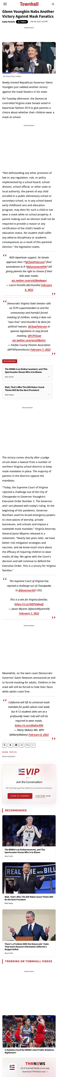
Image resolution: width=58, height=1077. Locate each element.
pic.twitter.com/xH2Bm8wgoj (29, 280)
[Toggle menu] (5, 4)
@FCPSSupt (34, 335)
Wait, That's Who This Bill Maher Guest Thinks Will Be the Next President (29, 898)
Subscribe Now (43, 796)
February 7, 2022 (40, 349)
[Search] (53, 4)
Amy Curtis (9, 856)
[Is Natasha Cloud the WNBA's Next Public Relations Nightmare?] (29, 1031)
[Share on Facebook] (16, 745)
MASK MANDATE (8, 756)
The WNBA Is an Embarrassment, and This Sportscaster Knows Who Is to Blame (25, 851)
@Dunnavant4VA (37, 266)
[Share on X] (4, 745)
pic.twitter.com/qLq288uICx (29, 340)
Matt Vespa (9, 903)
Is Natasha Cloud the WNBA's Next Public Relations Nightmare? (29, 1051)
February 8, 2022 (39, 734)
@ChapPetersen (34, 262)
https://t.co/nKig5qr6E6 (29, 725)
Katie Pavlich (8, 21)
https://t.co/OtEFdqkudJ (29, 604)
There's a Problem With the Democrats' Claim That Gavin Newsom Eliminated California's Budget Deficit (27, 946)
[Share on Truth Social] (10, 745)
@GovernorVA (26, 590)
